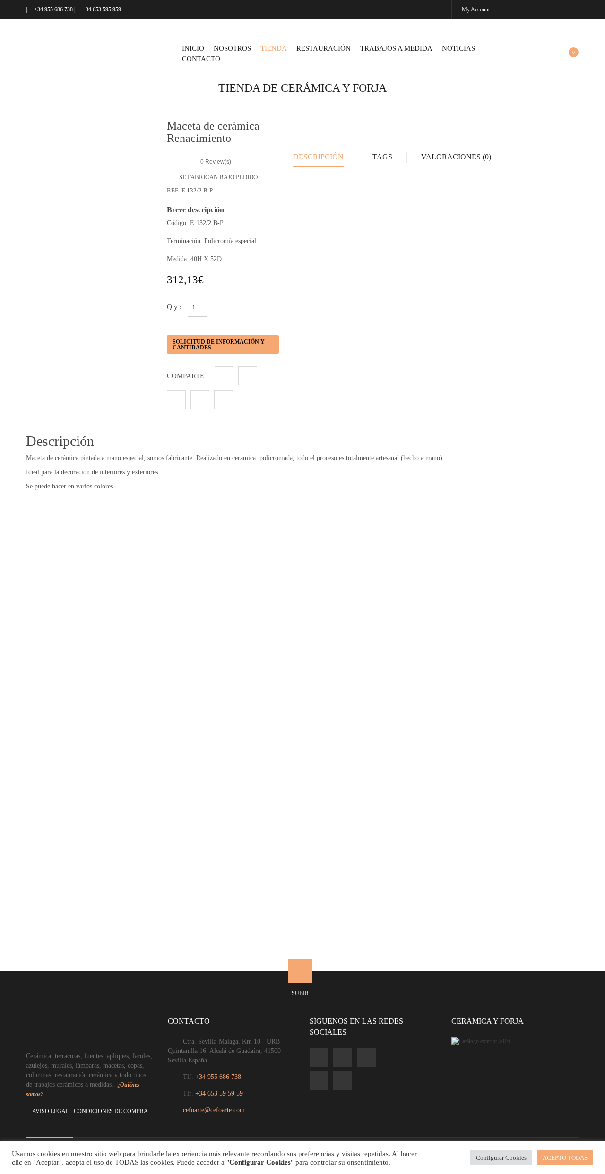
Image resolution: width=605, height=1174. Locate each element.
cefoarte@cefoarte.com (214, 1109)
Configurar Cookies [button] (501, 1157)
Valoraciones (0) (456, 157)
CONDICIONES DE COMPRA (111, 1111)
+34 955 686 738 (53, 9)
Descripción (318, 157)
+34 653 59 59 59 (219, 1093)
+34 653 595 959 (101, 9)
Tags (382, 157)
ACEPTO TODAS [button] (565, 1157)
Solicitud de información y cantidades (219, 345)
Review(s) (215, 161)
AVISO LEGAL (50, 1111)
